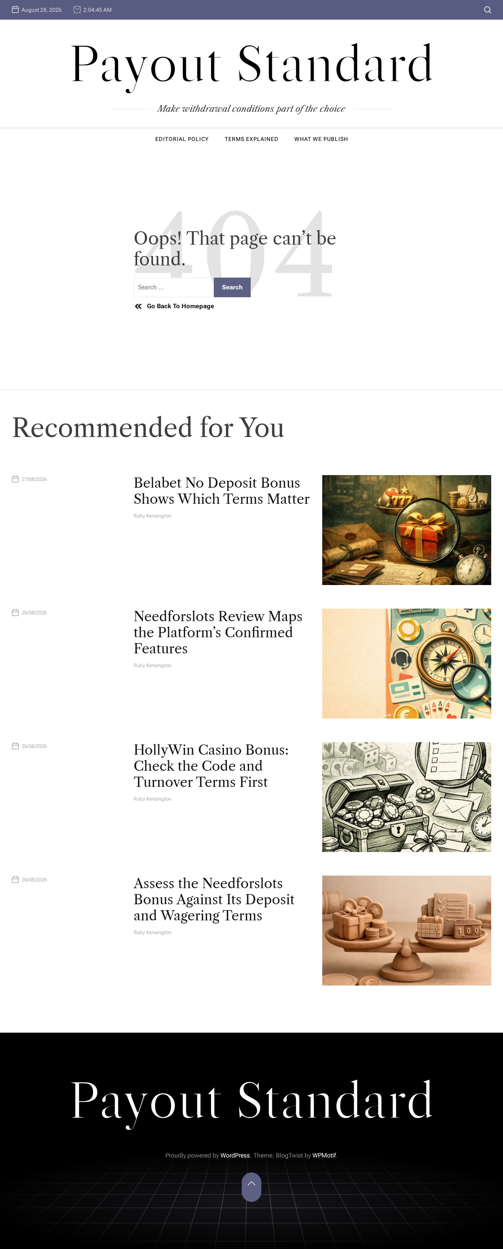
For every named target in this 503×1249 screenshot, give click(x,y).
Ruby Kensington (152, 515)
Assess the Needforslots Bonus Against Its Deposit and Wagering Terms (214, 899)
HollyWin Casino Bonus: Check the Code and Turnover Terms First (211, 766)
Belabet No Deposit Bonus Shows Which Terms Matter (222, 491)
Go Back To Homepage (180, 306)
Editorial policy (182, 139)
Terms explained (252, 139)
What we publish (321, 139)
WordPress (235, 1155)
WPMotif (324, 1155)
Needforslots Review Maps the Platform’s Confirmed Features (218, 632)
